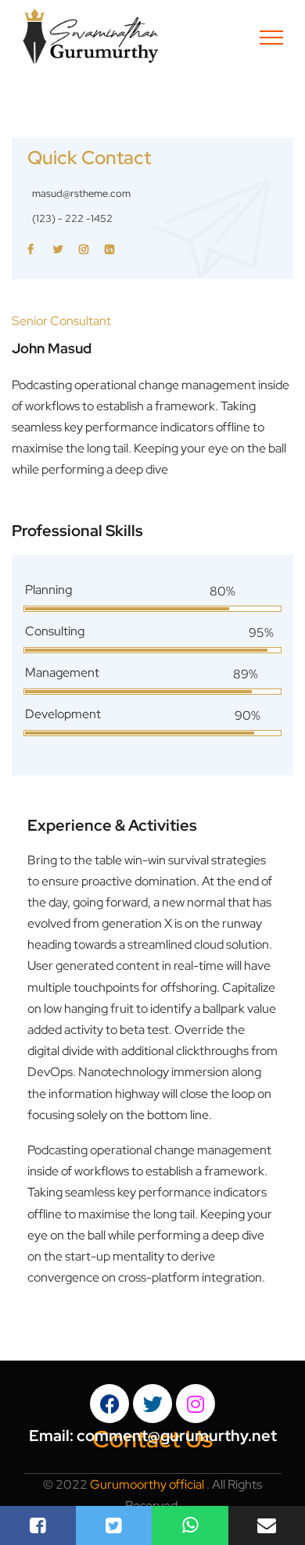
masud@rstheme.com (81, 193)
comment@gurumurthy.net (177, 1435)
